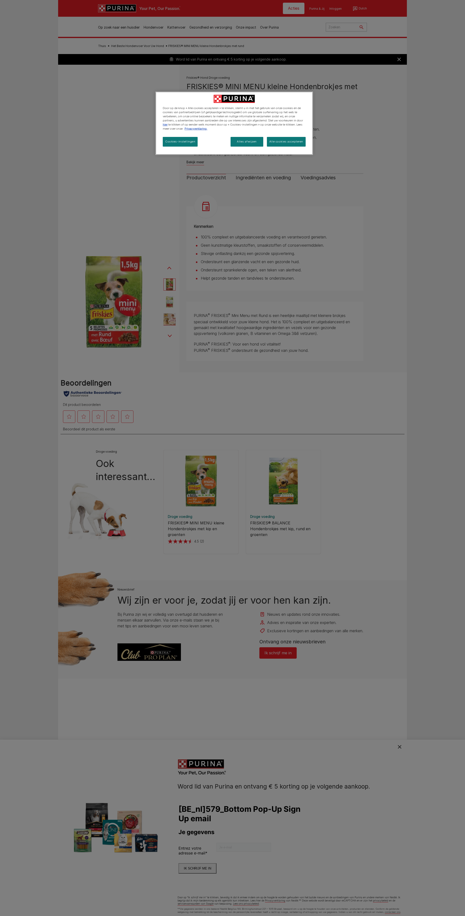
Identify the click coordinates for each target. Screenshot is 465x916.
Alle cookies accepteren (286, 141)
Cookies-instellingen (180, 141)
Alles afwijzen (247, 141)
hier (165, 124)
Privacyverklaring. (196, 128)
